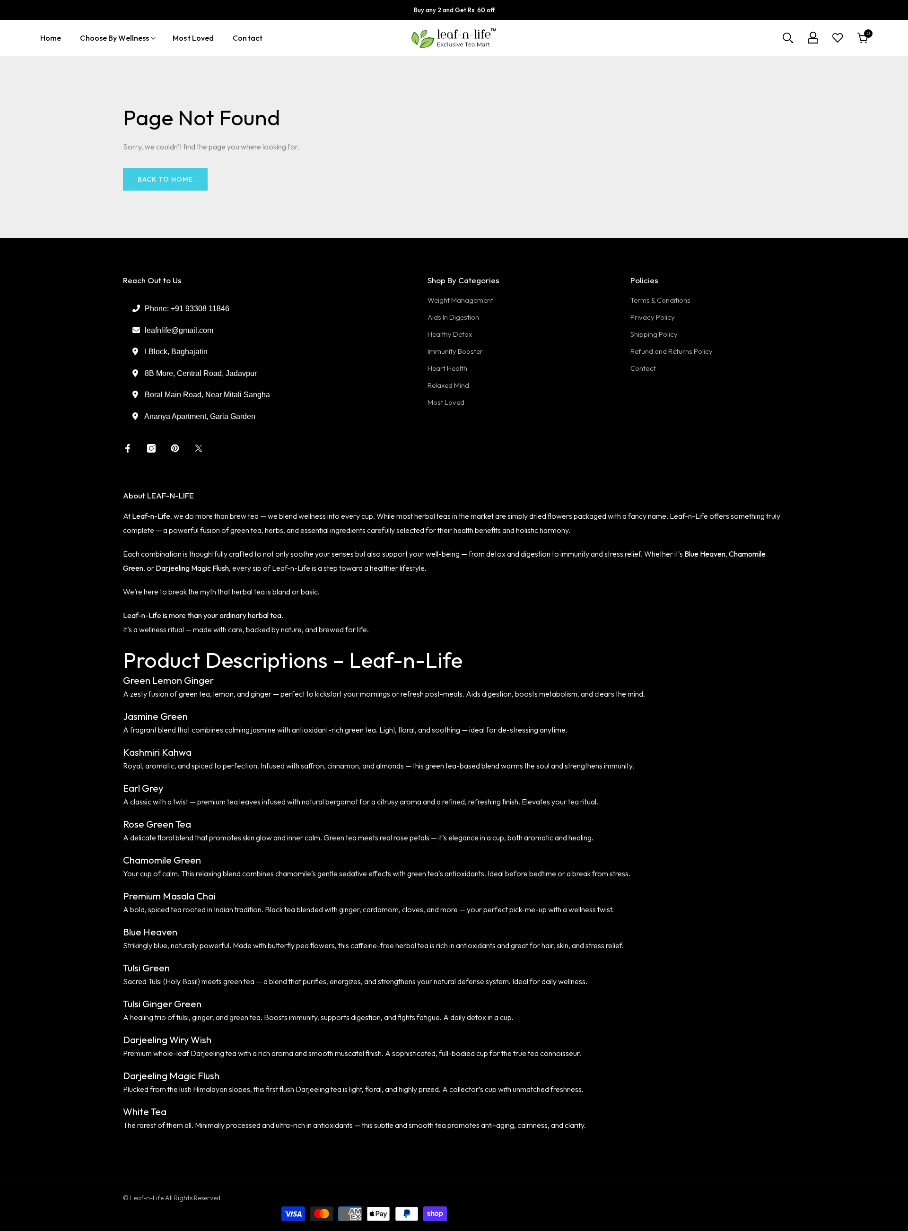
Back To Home (165, 179)
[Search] (788, 38)
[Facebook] (127, 448)
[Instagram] (151, 448)
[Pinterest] (175, 448)
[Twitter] (198, 448)
